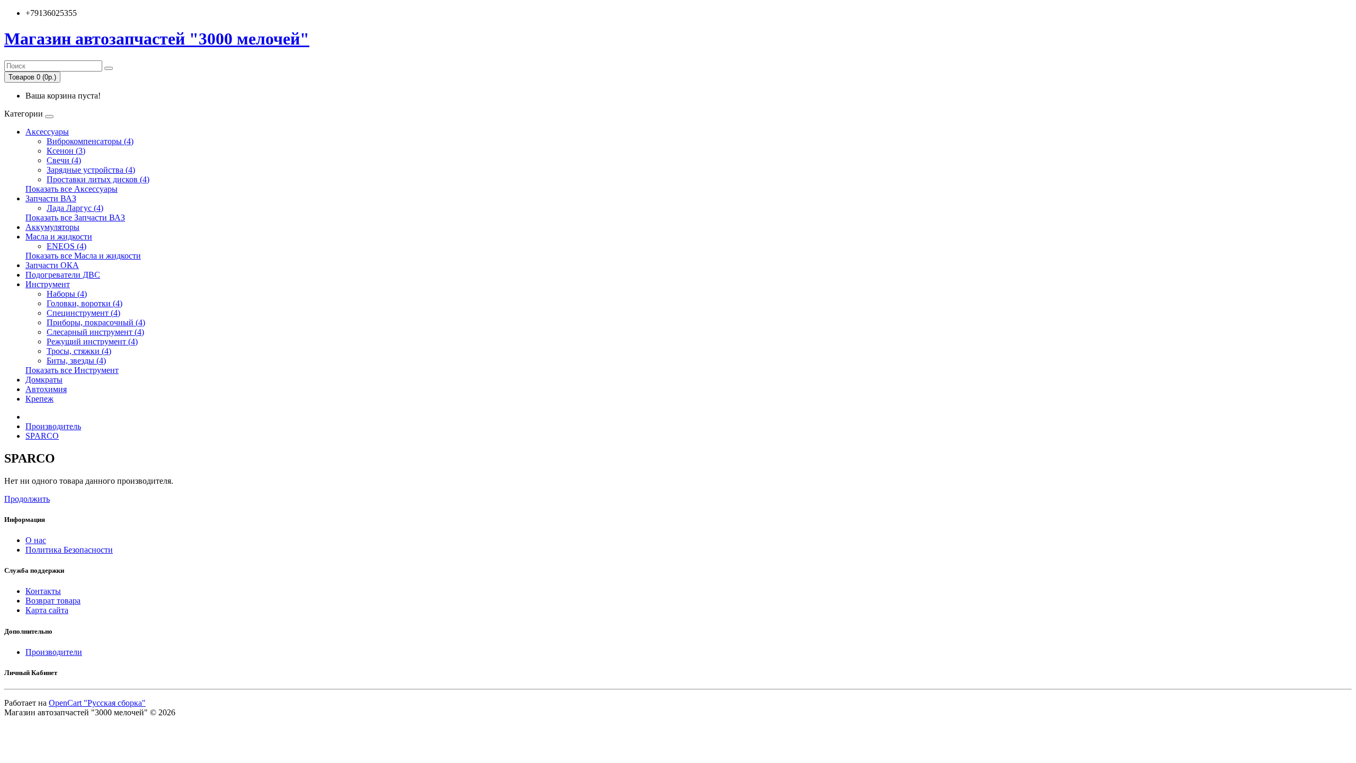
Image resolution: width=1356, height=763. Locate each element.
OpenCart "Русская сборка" (97, 702)
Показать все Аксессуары (71, 188)
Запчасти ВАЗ (50, 198)
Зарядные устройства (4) (91, 169)
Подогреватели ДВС (62, 274)
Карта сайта (46, 610)
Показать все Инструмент (72, 370)
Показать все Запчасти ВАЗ (75, 217)
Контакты (43, 591)
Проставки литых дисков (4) (98, 179)
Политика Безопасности (69, 549)
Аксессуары (47, 131)
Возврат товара (53, 600)
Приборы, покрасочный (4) (96, 322)
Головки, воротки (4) (84, 303)
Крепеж (39, 398)
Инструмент (47, 284)
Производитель (53, 426)
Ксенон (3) (66, 150)
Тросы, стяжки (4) (79, 351)
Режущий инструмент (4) (92, 341)
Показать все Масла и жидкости (83, 255)
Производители (53, 651)
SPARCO (42, 435)
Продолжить (27, 498)
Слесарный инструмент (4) (95, 331)
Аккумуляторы (52, 227)
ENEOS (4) (66, 246)
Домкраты (44, 379)
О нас (35, 540)
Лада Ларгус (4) (75, 207)
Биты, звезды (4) (76, 360)
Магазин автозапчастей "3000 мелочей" (156, 38)
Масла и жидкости (58, 236)
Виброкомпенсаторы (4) (90, 141)
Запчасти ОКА (52, 265)
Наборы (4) (67, 293)
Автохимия (46, 389)
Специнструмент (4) (83, 312)
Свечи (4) (64, 160)
